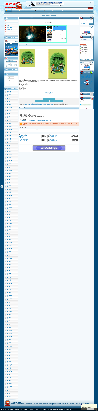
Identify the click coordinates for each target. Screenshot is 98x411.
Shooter (85, 84)
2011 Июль (9, 136)
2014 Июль (9, 185)
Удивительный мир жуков (25, 114)
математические (48, 120)
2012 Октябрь (9, 154)
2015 (87, 89)
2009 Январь (9, 94)
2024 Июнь (9, 359)
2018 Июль (9, 255)
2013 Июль (9, 167)
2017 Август (9, 239)
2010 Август (9, 120)
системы (86, 88)
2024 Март (8, 355)
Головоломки (39, 120)
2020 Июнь (9, 289)
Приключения (84, 85)
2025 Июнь (9, 377)
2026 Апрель (9, 392)
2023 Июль (9, 343)
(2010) (87, 83)
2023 (92, 90)
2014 (82, 89)
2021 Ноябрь (9, 314)
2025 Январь (9, 370)
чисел (21, 120)
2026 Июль (9, 396)
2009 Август (9, 104)
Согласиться (90, 409)
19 (11, 64)
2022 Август (9, 327)
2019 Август (9, 274)
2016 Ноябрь (9, 226)
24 (8, 65)
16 (6, 64)
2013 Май (8, 164)
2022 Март (8, 320)
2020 (86, 90)
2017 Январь (9, 229)
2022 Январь (9, 317)
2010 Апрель (9, 114)
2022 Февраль (9, 318)
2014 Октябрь (9, 189)
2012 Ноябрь (9, 155)
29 (16, 65)
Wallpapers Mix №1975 (53, 141)
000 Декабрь (9, 91)
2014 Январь (9, 176)
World (90, 83)
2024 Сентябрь (9, 364)
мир (31, 120)
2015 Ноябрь (9, 208)
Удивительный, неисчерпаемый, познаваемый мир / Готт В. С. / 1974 (32, 113)
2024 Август (9, 362)
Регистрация (82, 23)
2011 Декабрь (9, 139)
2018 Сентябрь (9, 258)
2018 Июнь (9, 254)
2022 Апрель (9, 321)
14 (14, 63)
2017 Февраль (9, 230)
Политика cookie (66, 404)
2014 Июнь (9, 183)
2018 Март (8, 249)
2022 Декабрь (9, 333)
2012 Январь (9, 141)
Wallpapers (89, 82)
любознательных (25, 120)
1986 (29, 120)
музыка (82, 76)
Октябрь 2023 (11, 60)
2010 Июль (9, 119)
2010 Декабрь (9, 126)
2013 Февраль (9, 160)
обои (82, 83)
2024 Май (8, 358)
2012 (82, 82)
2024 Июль (9, 361)
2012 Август (9, 151)
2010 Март (8, 113)
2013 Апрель (9, 163)
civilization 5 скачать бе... (23, 140)
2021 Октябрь (9, 312)
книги (90, 76)
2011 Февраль (9, 129)
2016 (89, 89)
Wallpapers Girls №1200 (53, 135)
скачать (83, 78)
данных (82, 84)
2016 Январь (9, 211)
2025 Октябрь (9, 383)
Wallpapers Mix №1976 (53, 140)
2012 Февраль (9, 142)
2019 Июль (9, 273)
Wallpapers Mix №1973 (53, 142)
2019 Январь (9, 264)
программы (85, 82)
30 (6, 66)
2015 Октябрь (9, 207)
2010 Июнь (9, 117)
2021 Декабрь (9, 315)
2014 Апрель (9, 180)
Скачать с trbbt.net (49, 94)
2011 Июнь (9, 135)
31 (8, 66)
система (85, 80)
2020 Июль (9, 290)
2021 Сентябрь (9, 311)
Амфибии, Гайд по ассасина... (24, 136)
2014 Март (8, 179)
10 (8, 63)
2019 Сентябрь (9, 276)
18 (9, 64)
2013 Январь (9, 158)
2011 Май (8, 133)
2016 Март (8, 214)
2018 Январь (9, 246)
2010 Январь (9, 111)
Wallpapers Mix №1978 (53, 138)
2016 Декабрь (9, 227)
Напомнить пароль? (83, 24)
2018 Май (8, 252)
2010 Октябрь (9, 123)
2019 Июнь (9, 271)
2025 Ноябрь (9, 384)
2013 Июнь (9, 166)
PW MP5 (20, 141)
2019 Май (8, 270)
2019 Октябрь (9, 277)
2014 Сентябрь (9, 188)
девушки (84, 83)
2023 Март (8, 337)
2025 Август (9, 380)
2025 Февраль (9, 371)
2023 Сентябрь (9, 346)
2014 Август (9, 186)
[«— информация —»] (86, 108)
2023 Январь (9, 334)
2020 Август (9, 292)
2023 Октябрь (9, 348)
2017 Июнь (9, 236)
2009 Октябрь (9, 107)
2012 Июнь (9, 148)
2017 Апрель (9, 233)
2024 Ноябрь (9, 367)
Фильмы (89, 80)
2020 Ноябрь (9, 296)
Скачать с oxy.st (49, 93)
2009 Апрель (9, 98)
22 (16, 64)
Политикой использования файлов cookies (63, 409)
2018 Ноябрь (9, 261)
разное (91, 88)
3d (91, 82)
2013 (89, 88)
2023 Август (9, 345)
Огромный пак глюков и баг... (24, 139)
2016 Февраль (9, 213)
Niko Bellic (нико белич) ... (23, 142)
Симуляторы (90, 81)
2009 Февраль (9, 95)
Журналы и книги (76, 44)
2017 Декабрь (9, 245)
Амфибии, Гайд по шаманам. (24, 137)
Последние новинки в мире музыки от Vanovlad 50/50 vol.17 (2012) (32, 116)
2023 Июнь (9, 342)
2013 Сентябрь (9, 170)
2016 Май (8, 217)
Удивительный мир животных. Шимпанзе (28, 115)
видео (82, 74)
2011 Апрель (9, 132)
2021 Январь (9, 299)
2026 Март (8, 390)
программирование (84, 81)
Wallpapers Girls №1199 (53, 136)
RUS (91, 83)
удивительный (34, 120)
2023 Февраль (9, 336)
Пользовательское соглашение (57, 404)
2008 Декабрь (9, 92)
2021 (88, 90)
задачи (43, 120)
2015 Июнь (9, 201)
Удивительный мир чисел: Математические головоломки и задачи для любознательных (43, 103)
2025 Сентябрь (9, 381)
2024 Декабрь (9, 368)
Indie (84, 88)
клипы (86, 76)
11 (9, 63)
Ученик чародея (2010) (25, 38)
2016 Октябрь (9, 224)
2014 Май (8, 182)
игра (91, 85)
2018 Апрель (9, 251)
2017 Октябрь (9, 242)
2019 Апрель (9, 268)
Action (83, 80)
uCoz (74, 404)
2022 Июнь (9, 324)
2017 (91, 89)
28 (14, 65)
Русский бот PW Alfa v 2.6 (23, 138)
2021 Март (8, 302)
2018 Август (9, 257)
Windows (86, 77)
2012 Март (8, 144)
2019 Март (8, 267)
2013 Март (8, 161)
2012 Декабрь (9, 157)
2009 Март (8, 97)
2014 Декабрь (9, 192)
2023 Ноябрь (9, 349)
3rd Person (88, 85)
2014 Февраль (9, 177)
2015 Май (8, 199)
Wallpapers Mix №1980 (53, 137)
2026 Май (8, 393)
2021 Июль (9, 308)
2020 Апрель (9, 286)
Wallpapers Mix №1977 (53, 139)
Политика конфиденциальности (46, 404)
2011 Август (9, 138)
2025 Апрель (9, 374)
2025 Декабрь (9, 386)
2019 (84, 90)
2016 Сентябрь (9, 223)
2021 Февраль (9, 301)
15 (16, 63)
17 (8, 64)
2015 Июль (9, 202)
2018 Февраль (9, 248)
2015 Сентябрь (9, 205)
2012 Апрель (9, 145)
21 (14, 64)
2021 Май (8, 305)
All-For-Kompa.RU (17, 402)
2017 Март (8, 232)
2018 (81, 90)
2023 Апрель (9, 339)
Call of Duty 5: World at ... (23, 135)
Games (84, 89)
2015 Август (9, 204)
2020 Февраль (9, 283)
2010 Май (8, 116)
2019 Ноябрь (9, 279)
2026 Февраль (9, 389)
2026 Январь (9, 387)
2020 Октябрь (9, 295)
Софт (83, 77)
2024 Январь (9, 352)
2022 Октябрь (9, 330)
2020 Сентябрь (9, 293)
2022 (90, 90)
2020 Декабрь (9, 298)
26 (11, 65)
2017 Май (8, 235)
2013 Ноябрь (9, 173)
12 (11, 63)
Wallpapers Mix (89, 84)
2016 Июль (9, 220)
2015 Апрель (9, 198)
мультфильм (86, 74)
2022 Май (8, 323)
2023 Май (8, 340)
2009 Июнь (9, 101)
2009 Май (8, 100)
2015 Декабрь (9, 210)
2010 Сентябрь (9, 122)
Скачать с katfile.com (49, 92)
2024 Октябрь (9, 365)
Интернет (90, 77)
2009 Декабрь (9, 110)
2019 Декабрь (9, 280)
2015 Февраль (9, 195)
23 (6, 65)
